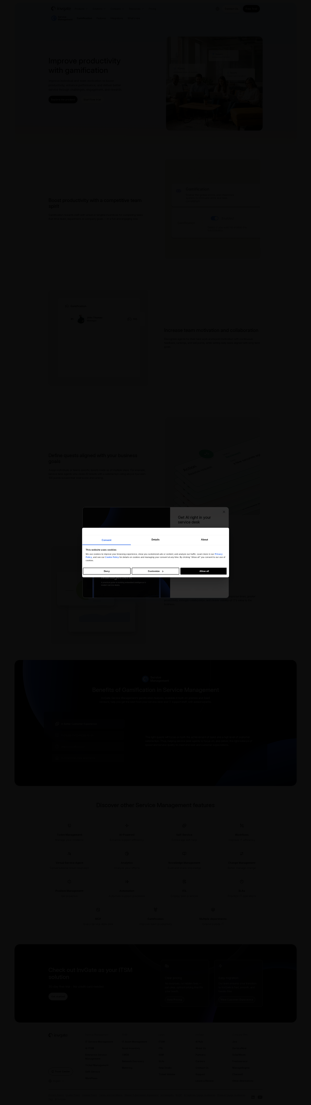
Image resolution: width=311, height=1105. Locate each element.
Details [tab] (155, 539)
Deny (107, 571)
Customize (154, 571)
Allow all (204, 571)
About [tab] (204, 539)
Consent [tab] (107, 540)
